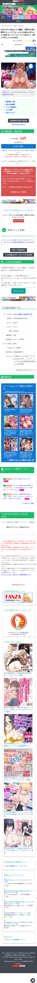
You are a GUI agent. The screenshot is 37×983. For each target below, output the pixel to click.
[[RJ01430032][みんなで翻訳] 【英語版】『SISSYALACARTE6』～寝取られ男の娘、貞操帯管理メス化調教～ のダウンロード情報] (29, 45)
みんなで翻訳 (33, 51)
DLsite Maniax (3, 17)
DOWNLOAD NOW (18, 120)
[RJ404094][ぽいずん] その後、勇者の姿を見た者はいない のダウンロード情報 (19, 923)
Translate (31, 4)
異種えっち (33, 56)
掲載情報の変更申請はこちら (26, 370)
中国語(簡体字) (32, 52)
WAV (19, 51)
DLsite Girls (15, 17)
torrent (4, 200)
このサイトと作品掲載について (14, 939)
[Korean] (16, 1)
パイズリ (13, 54)
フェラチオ (18, 54)
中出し (34, 54)
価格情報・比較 (10, 101)
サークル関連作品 (11, 107)
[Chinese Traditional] (23, 1)
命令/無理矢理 (20, 56)
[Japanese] (14, 1)
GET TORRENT (18, 250)
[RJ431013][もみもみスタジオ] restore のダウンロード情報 (18, 880)
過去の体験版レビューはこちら (16, 866)
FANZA (9, 16)
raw (20, 200)
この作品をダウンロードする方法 (18, 255)
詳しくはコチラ (18, 220)
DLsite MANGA (21, 17)
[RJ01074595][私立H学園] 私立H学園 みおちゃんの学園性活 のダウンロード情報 (18, 902)
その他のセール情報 (28, 503)
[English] (18, 1)
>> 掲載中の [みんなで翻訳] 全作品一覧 (20, 460)
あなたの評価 (17, 41)
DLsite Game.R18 (28, 17)
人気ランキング (10, 112)
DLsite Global (34, 17)
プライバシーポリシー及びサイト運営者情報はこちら (16, 574)
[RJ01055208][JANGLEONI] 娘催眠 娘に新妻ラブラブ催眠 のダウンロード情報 (19, 891)
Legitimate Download (19, 124)
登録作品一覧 (27, 314)
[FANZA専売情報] (19, 598)
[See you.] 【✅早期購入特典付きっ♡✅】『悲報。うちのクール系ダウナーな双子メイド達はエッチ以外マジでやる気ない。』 (18, 496)
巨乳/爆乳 (27, 56)
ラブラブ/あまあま (27, 54)
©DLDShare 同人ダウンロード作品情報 (15, 961)
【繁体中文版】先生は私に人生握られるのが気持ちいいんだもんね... (25, 411)
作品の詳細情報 (10, 104)
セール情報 (9, 109)
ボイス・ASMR (24, 51)
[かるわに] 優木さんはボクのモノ (22, 479)
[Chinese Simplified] (21, 1)
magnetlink (12, 200)
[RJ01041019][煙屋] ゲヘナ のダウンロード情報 (17, 913)
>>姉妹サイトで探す (18, 192)
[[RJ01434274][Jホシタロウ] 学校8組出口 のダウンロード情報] (7, 45)
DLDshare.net (6, 26)
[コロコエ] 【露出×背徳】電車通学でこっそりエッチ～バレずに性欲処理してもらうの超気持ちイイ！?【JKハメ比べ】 (18, 488)
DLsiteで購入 (18, 146)
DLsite (14, 51)
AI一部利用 (19, 26)
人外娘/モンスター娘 (11, 56)
